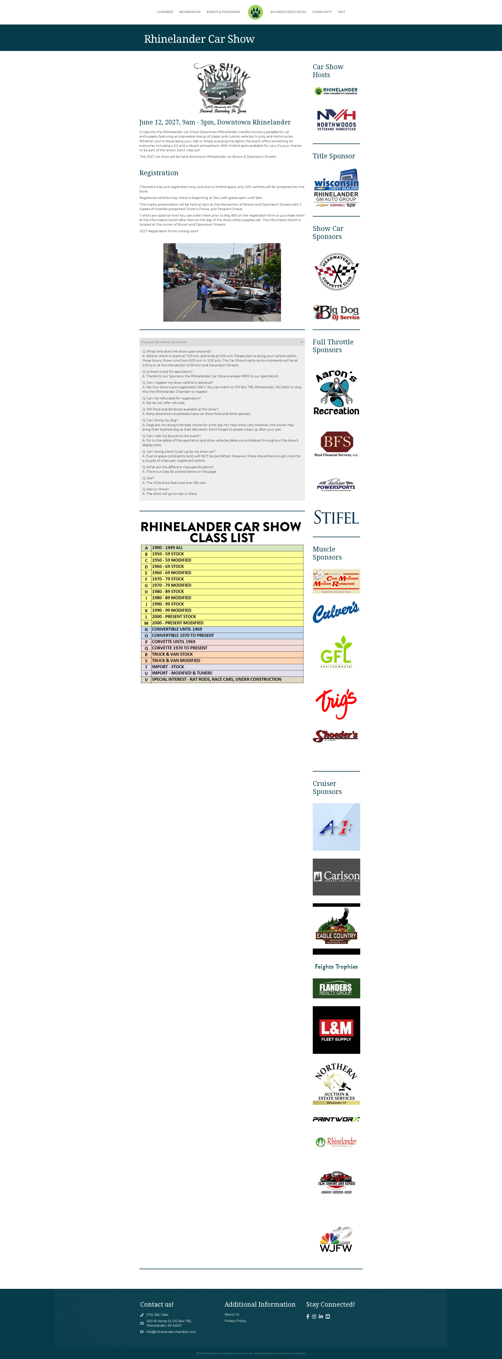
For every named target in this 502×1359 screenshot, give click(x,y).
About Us (232, 1314)
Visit (341, 12)
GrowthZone (298, 1353)
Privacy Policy (235, 1321)
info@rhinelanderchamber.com (171, 1332)
